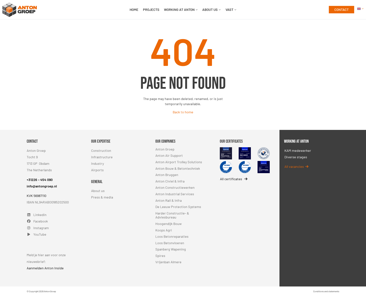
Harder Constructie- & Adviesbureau (172, 215)
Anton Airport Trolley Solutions (178, 162)
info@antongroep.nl (42, 186)
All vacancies (294, 166)
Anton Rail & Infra (168, 200)
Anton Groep (164, 149)
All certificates (231, 179)
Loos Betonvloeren (169, 243)
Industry (97, 163)
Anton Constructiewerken (175, 187)
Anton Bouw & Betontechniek (177, 168)
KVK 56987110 (36, 196)
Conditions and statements (326, 291)
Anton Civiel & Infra (170, 181)
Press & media (102, 197)
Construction (101, 150)
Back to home (183, 112)
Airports (97, 170)
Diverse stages (295, 157)
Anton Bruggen (166, 175)
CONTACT (341, 9)
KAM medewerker (297, 150)
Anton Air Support (169, 155)
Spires (160, 256)
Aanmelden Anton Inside (45, 268)
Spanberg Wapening (170, 249)
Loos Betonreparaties (172, 236)
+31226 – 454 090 (40, 180)
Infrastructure (102, 157)
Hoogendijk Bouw (168, 224)
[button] (360, 9)
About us (98, 191)
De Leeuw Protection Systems (178, 207)
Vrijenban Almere (168, 262)
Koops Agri (163, 230)
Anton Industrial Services (174, 194)
